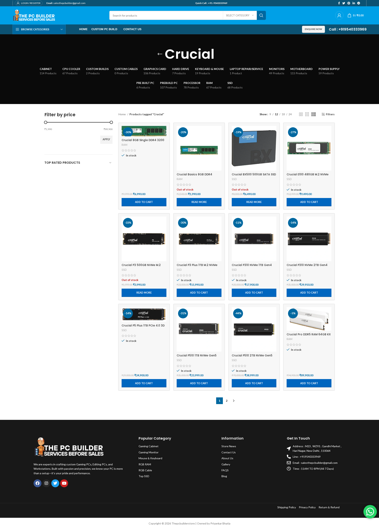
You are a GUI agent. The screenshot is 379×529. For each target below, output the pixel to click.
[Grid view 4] (313, 114)
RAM (124, 144)
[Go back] (160, 54)
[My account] (339, 15)
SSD (234, 179)
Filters (330, 114)
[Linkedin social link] (353, 3)
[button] (144, 202)
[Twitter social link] (343, 3)
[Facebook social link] (339, 3)
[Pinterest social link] (348, 3)
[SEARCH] (261, 15)
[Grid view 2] (301, 114)
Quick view (218, 141)
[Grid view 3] (307, 114)
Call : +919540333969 (348, 29)
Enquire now (313, 29)
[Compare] (163, 132)
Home (122, 114)
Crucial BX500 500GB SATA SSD (254, 174)
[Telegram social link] (358, 3)
